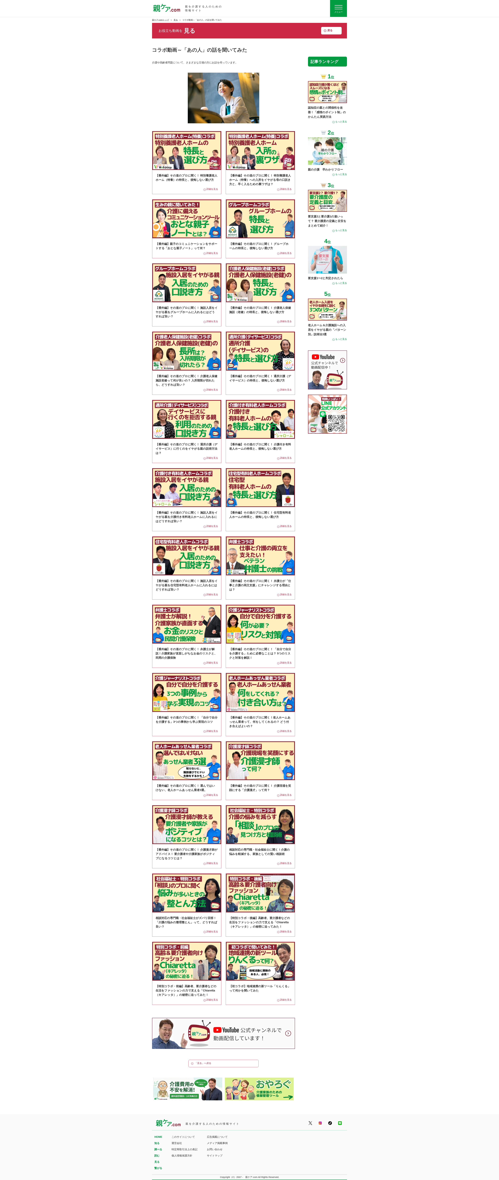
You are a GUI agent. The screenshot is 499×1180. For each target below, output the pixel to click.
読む (157, 1155)
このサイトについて (183, 1136)
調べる (158, 1149)
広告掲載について (217, 1136)
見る (176, 20)
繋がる (158, 1168)
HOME (158, 1136)
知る (157, 1143)
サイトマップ (214, 1155)
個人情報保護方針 (182, 1155)
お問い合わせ (214, 1149)
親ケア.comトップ (160, 20)
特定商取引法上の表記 (185, 1149)
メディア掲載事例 (217, 1143)
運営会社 (177, 1143)
